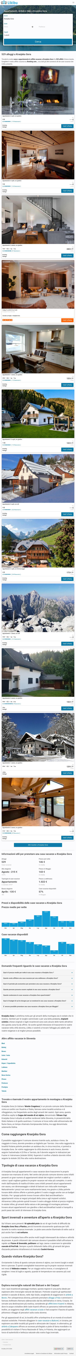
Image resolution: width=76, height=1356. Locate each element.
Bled (3, 1043)
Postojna (5, 1087)
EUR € (69, 1348)
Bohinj (4, 1047)
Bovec (4, 1051)
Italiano (59, 1348)
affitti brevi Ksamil (56, 1304)
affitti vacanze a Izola (34, 1309)
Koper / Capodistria (8, 1063)
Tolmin (4, 1091)
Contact (71, 1353)
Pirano (4, 1079)
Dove (6, 16)
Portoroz (5, 1083)
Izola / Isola (6, 1055)
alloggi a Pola (54, 1298)
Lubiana (4, 1067)
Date (5, 24)
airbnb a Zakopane (10, 1326)
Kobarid (4, 1059)
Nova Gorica (6, 1075)
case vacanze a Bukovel (48, 1320)
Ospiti (6, 32)
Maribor (4, 1071)
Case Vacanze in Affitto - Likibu (9, 2)
